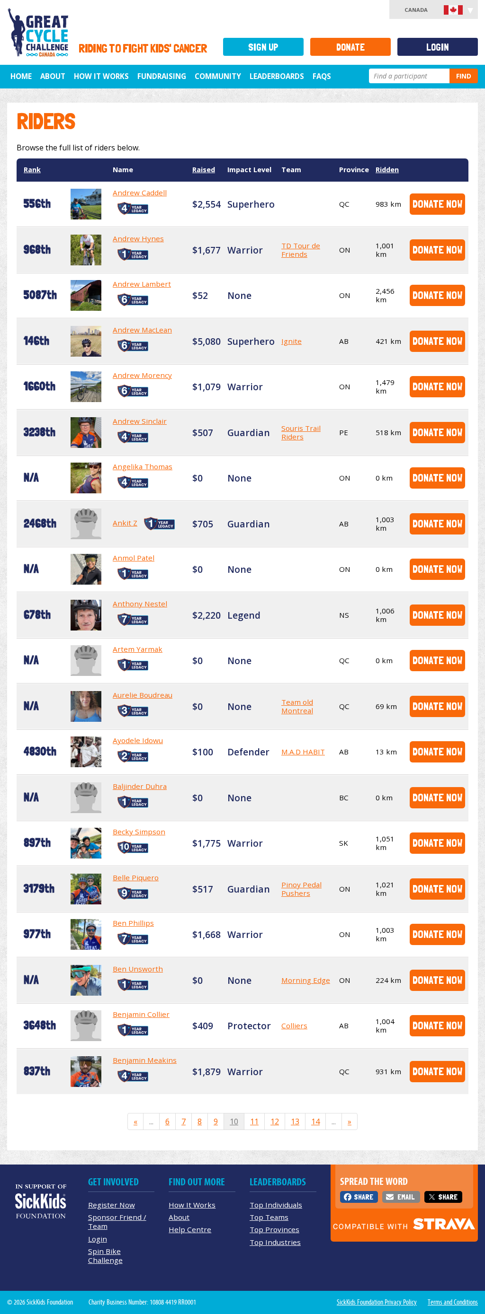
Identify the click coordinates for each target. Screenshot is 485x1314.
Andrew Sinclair (140, 421)
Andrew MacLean (142, 329)
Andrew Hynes (138, 238)
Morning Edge (305, 980)
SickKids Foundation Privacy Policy (377, 1302)
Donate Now (437, 203)
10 (234, 1121)
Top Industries (275, 1242)
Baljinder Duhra (140, 786)
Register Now (111, 1204)
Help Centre (190, 1229)
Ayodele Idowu (138, 740)
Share (363, 1196)
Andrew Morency (142, 375)
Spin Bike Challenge (105, 1255)
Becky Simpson (139, 831)
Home (21, 76)
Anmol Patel (133, 557)
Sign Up (263, 47)
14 (315, 1121)
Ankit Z (125, 522)
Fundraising (161, 76)
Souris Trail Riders (301, 432)
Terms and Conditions (453, 1302)
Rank (32, 169)
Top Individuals (276, 1204)
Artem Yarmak (137, 649)
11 (254, 1121)
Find (463, 75)
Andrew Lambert (142, 284)
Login (437, 47)
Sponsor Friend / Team (117, 1221)
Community (218, 76)
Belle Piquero (136, 877)
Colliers (294, 1025)
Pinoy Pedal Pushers (301, 889)
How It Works (101, 76)
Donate (350, 47)
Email (405, 1196)
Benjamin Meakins (145, 1060)
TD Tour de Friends (300, 250)
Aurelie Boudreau (142, 695)
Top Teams (269, 1217)
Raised (203, 169)
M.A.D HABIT (303, 751)
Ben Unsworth (138, 968)
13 (295, 1121)
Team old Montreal (297, 706)
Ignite (291, 341)
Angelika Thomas (142, 466)
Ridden (387, 169)
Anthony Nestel (140, 603)
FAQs (322, 76)
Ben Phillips (133, 923)
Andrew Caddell (140, 192)
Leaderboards (277, 76)
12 (274, 1121)
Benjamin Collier (141, 1014)
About (52, 76)
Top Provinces (274, 1229)
